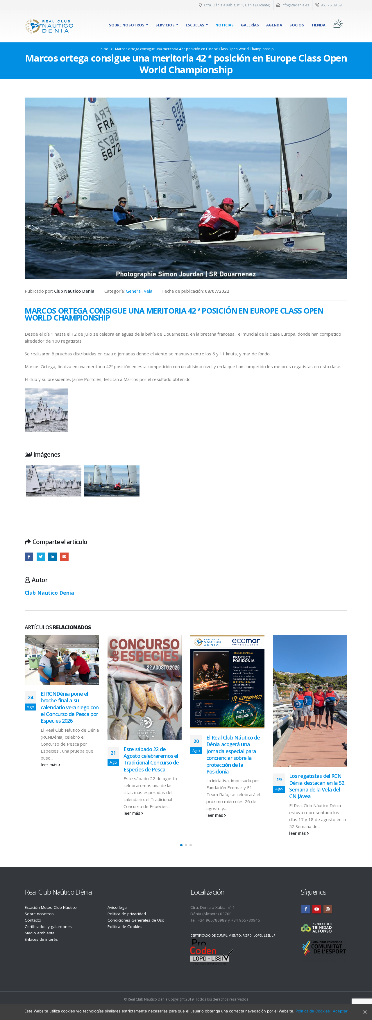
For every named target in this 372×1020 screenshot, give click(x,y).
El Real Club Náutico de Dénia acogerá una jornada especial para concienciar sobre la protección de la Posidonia (233, 754)
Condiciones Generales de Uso (136, 920)
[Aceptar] (365, 1012)
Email (64, 557)
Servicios (165, 25)
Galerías (250, 25)
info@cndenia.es (295, 5)
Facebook (29, 557)
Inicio (104, 48)
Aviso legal (118, 907)
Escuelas (195, 25)
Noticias (224, 25)
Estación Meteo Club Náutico (51, 907)
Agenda (274, 25)
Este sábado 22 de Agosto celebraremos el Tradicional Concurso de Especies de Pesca (151, 759)
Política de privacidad (127, 913)
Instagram (327, 909)
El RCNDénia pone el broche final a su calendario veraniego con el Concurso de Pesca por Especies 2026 (70, 707)
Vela (148, 291)
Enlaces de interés (41, 939)
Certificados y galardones (48, 926)
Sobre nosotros (126, 25)
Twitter (41, 557)
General (134, 291)
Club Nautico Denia (49, 592)
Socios (296, 25)
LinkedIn (52, 557)
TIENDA (318, 25)
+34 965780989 (212, 920)
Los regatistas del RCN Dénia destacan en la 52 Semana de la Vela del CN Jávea (316, 786)
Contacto (33, 920)
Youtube (316, 909)
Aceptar (340, 1011)
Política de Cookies (125, 926)
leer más (49, 764)
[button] (181, 845)
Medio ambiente (40, 933)
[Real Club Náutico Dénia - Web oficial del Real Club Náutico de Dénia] (49, 26)
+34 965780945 (245, 920)
